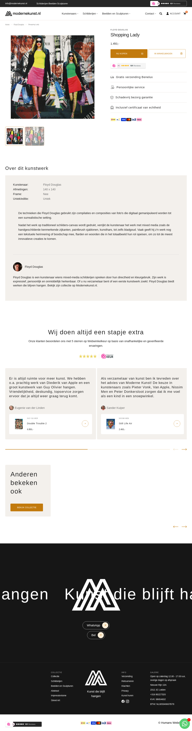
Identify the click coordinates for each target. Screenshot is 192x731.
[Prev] (175, 527)
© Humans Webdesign (172, 722)
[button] (160, 13)
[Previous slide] (175, 449)
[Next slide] (184, 449)
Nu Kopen (121, 53)
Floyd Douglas (19, 24)
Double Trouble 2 (37, 423)
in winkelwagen (163, 53)
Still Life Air (125, 423)
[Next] (184, 527)
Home (7, 24)
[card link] (85, 423)
